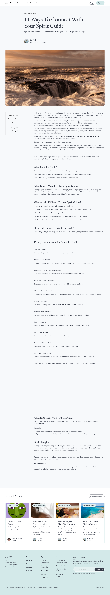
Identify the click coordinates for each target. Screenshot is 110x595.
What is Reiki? (60, 566)
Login (92, 3)
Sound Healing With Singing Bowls (46, 459)
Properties (29, 570)
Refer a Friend (45, 571)
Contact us (44, 577)
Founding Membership (45, 567)
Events (28, 564)
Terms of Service (42, 587)
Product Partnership (45, 561)
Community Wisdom (59, 575)
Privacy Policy (31, 587)
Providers (29, 560)
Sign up (100, 3)
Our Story (30, 3)
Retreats (29, 567)
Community (21, 3)
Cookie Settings (53, 587)
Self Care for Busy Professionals (61, 570)
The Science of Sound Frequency (61, 561)
